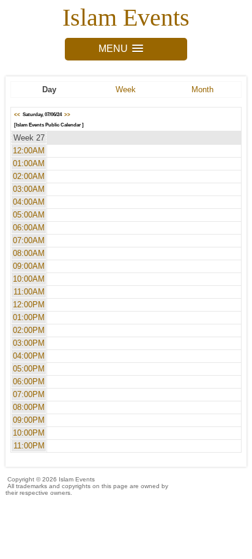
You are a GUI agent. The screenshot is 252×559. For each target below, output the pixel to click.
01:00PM (29, 317)
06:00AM (29, 227)
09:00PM (29, 420)
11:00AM (29, 291)
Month (202, 89)
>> (67, 114)
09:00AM (29, 266)
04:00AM (29, 201)
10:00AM (29, 278)
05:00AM (29, 214)
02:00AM (29, 176)
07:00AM (29, 240)
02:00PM (29, 330)
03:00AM (29, 189)
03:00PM (29, 343)
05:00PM (29, 368)
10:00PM (29, 432)
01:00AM (29, 163)
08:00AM (29, 253)
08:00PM (29, 407)
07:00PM (29, 394)
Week (126, 89)
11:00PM (29, 445)
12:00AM (29, 150)
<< (17, 114)
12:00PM (29, 304)
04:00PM (29, 355)
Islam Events (126, 17)
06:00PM (29, 381)
